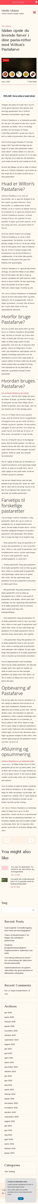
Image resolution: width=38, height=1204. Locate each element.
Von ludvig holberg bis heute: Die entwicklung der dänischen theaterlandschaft (18, 960)
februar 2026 (10, 1022)
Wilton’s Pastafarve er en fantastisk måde (18, 761)
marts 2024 (9, 1089)
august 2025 (9, 1044)
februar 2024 (9, 1094)
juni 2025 (8, 1053)
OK (20, 1198)
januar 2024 (9, 1099)
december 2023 (11, 1103)
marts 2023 (9, 1144)
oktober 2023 (10, 1112)
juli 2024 (8, 1076)
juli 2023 (8, 1126)
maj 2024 (8, 1085)
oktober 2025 (10, 1035)
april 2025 (8, 1058)
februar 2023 (9, 1148)
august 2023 (9, 1121)
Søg (4, 903)
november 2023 (11, 1108)
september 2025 (11, 1040)
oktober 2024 (10, 1071)
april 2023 (8, 1139)
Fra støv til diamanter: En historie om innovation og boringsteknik (22, 869)
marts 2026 (9, 1017)
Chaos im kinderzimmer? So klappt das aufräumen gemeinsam (16, 938)
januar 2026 (9, 1026)
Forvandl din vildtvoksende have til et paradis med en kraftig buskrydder (22, 881)
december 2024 (11, 1067)
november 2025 (11, 1031)
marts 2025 (9, 1062)
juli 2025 (8, 1049)
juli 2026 (8, 1013)
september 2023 (11, 1117)
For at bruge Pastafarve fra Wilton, (15, 393)
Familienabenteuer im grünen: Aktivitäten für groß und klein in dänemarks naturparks (18, 970)
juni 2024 (8, 1080)
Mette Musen (10, 10)
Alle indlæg (6, 26)
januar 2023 (9, 1153)
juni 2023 (8, 1130)
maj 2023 (8, 1135)
